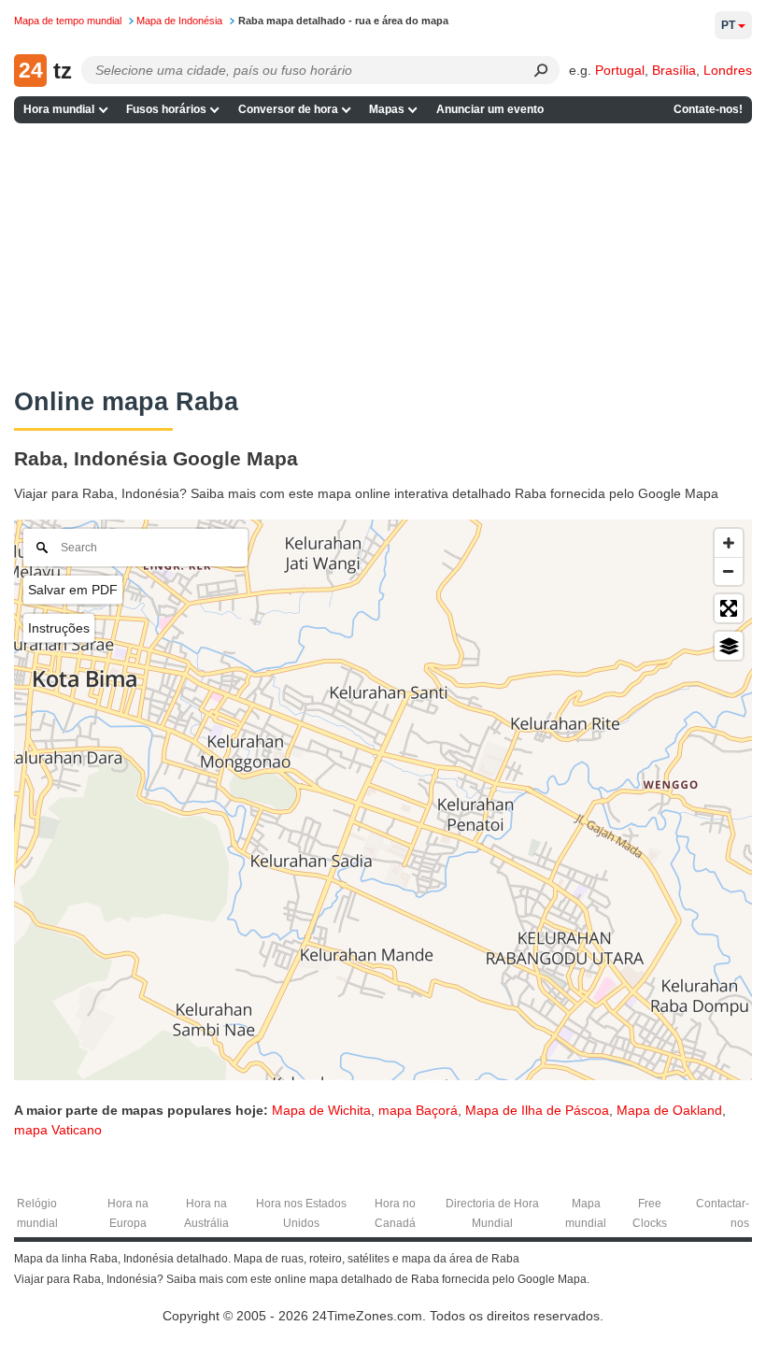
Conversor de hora (288, 109)
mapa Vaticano (58, 1129)
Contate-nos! (708, 109)
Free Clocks (649, 1213)
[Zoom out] (729, 571)
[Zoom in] (729, 543)
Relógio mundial (37, 1213)
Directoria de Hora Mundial (492, 1213)
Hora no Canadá (395, 1213)
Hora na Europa (128, 1213)
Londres (727, 70)
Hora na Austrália (206, 1213)
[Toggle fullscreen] (729, 608)
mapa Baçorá (418, 1110)
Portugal (620, 70)
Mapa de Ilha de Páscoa (537, 1110)
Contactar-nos (722, 1213)
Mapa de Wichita (321, 1110)
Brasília (674, 70)
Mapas (386, 109)
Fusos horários (166, 109)
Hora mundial (58, 109)
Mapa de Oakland (669, 1110)
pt (728, 25)
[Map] (383, 800)
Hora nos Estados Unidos (301, 1213)
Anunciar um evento (490, 109)
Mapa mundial (585, 1213)
